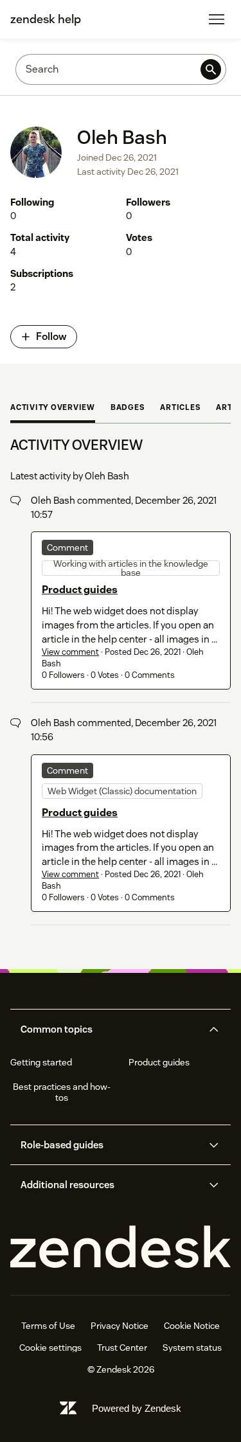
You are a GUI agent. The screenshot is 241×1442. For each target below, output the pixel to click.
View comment (70, 651)
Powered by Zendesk (136, 1408)
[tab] (52, 409)
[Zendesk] (120, 1247)
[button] (110, 1029)
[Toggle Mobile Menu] (216, 19)
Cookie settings (50, 1347)
